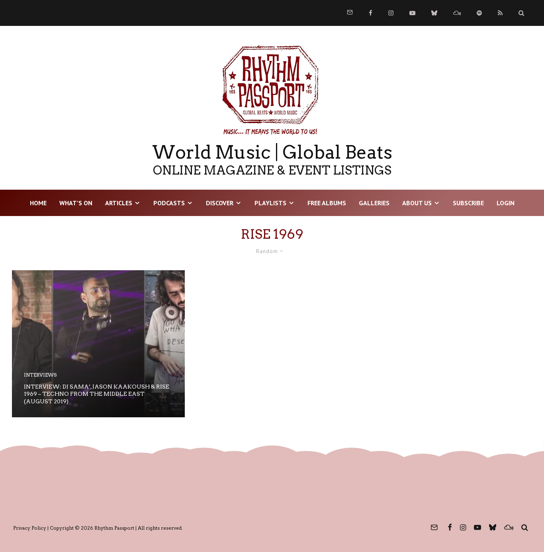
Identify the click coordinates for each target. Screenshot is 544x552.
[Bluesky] (434, 13)
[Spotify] (479, 13)
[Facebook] (370, 13)
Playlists (270, 203)
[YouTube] (412, 13)
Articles (118, 203)
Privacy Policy (29, 528)
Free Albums (326, 203)
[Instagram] (390, 13)
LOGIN (506, 203)
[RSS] (500, 13)
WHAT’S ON (75, 203)
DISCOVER (219, 203)
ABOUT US (417, 203)
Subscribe (468, 203)
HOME (38, 203)
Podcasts (169, 203)
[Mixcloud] (457, 13)
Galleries (374, 203)
